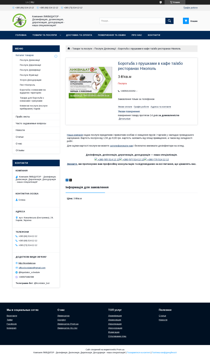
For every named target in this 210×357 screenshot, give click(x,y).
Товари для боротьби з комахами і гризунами (32, 99)
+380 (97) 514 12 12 (133, 159)
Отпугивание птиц (117, 336)
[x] (70, 180)
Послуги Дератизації (30, 65)
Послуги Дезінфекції (30, 70)
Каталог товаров (25, 55)
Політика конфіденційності (164, 352)
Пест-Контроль (27, 85)
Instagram (11, 328)
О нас (19, 143)
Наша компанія (75, 135)
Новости (20, 130)
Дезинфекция (115, 315)
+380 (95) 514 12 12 (108, 159)
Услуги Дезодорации (30, 80)
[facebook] (67, 180)
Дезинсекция (114, 320)
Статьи (19, 137)
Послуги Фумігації (29, 75)
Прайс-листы (23, 116)
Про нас (137, 35)
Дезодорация (115, 328)
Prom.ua (120, 349)
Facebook (12, 324)
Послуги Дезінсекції (105, 48)
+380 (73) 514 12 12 (158, 159)
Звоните (72, 164)
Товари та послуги (44, 35)
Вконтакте (12, 315)
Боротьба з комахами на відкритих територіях (33, 91)
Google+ (61, 320)
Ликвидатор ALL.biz (67, 328)
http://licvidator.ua (27, 263)
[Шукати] (169, 21)
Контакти (154, 35)
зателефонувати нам (121, 145)
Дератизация (115, 324)
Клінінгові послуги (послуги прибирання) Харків (33, 107)
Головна (20, 35)
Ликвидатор (63, 315)
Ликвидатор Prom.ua (67, 324)
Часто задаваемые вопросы (31, 123)
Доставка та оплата (79, 35)
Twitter (10, 320)
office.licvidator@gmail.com (32, 267)
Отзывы (20, 150)
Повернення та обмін (112, 35)
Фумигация (113, 332)
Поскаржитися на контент (138, 352)
